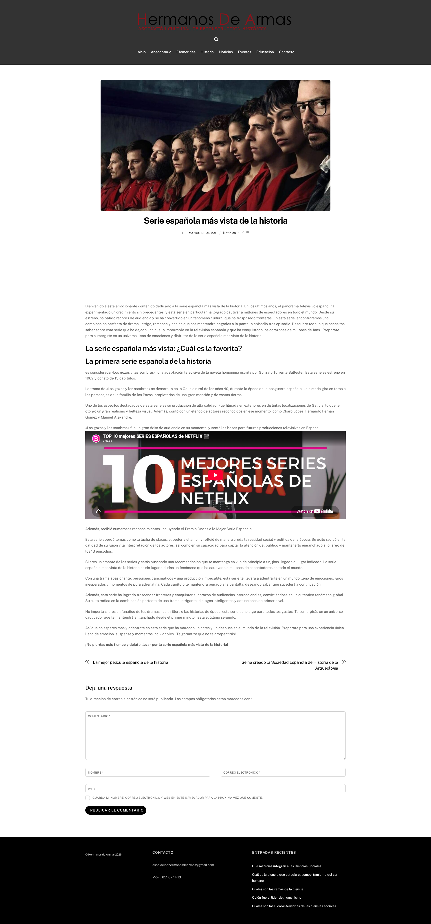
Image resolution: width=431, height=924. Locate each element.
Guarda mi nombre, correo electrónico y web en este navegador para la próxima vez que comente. (177, 797)
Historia (207, 52)
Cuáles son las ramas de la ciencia (277, 889)
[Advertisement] (215, 270)
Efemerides (186, 52)
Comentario (99, 716)
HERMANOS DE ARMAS (200, 233)
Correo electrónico (241, 772)
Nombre (95, 772)
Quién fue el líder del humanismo (276, 897)
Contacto (286, 52)
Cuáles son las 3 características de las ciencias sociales (294, 906)
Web (91, 789)
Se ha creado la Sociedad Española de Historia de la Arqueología (290, 665)
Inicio (141, 52)
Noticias (226, 52)
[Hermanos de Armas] (215, 28)
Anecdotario (161, 52)
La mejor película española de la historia (130, 662)
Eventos (244, 52)
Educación (265, 52)
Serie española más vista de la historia (215, 221)
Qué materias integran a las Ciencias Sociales (286, 866)
